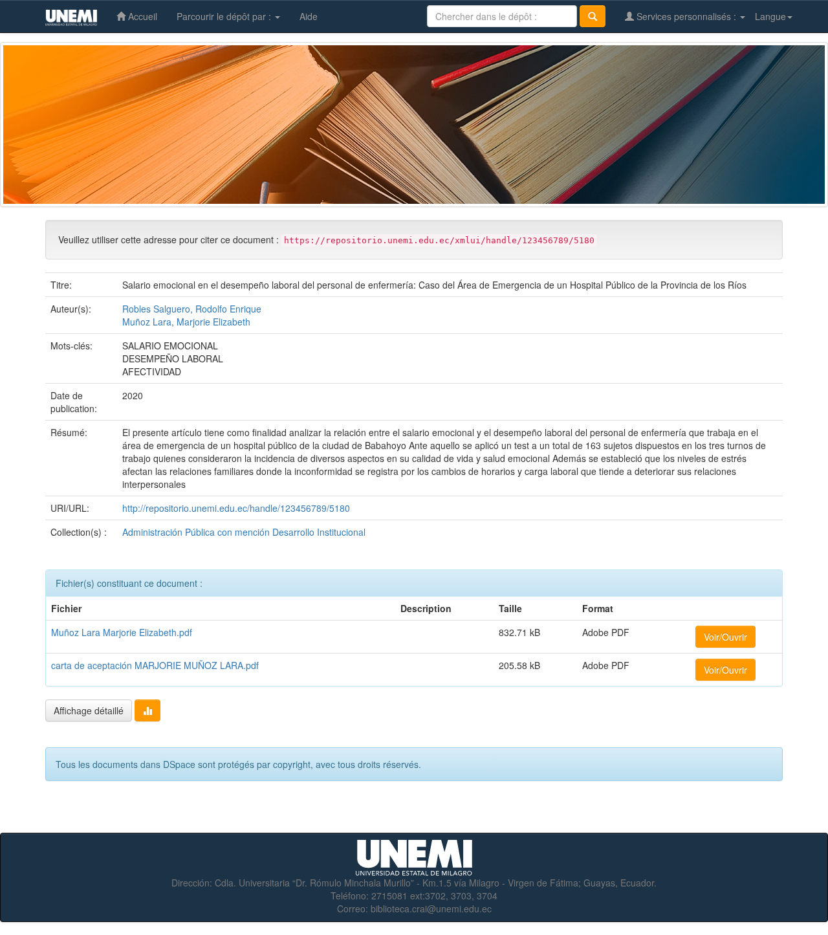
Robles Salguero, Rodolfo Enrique (191, 308)
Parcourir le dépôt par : (225, 16)
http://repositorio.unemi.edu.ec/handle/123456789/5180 (236, 507)
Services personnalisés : (686, 16)
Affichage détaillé (89, 710)
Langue (770, 16)
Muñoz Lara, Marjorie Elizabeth (186, 321)
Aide (309, 16)
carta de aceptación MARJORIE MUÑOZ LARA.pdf (155, 665)
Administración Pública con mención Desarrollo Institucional (243, 531)
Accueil (141, 16)
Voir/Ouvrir (725, 636)
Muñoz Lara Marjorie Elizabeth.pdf (121, 632)
